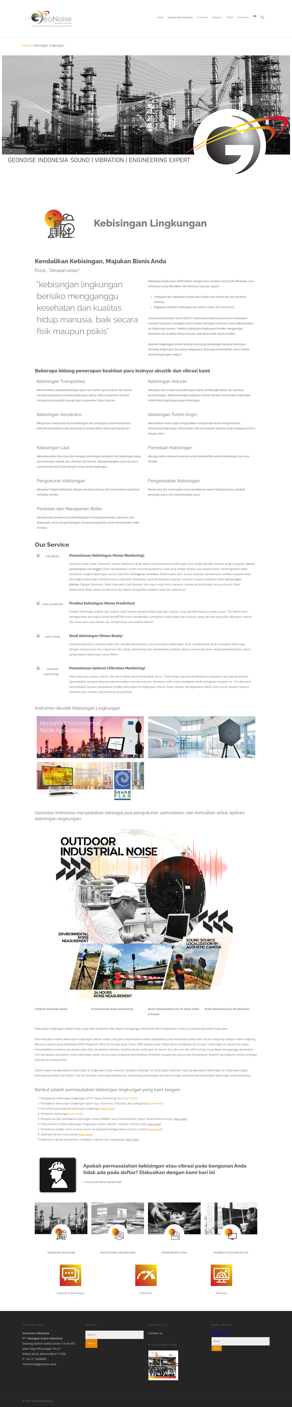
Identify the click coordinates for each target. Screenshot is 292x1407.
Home (160, 17)
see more (130, 1098)
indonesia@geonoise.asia (39, 1364)
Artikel (229, 17)
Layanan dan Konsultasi (180, 17)
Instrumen (202, 17)
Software (217, 17)
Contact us (243, 17)
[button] (263, 21)
